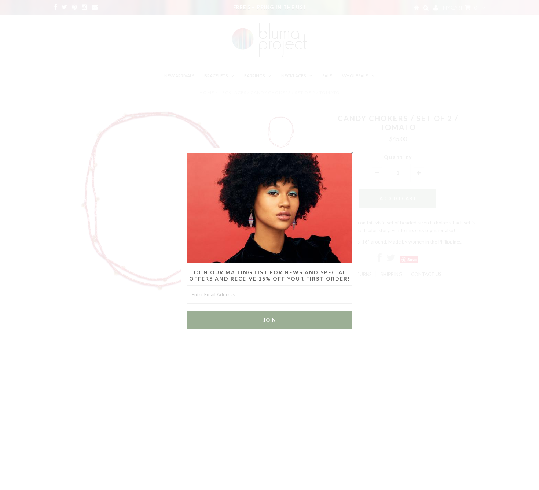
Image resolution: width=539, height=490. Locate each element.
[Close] (352, 153)
